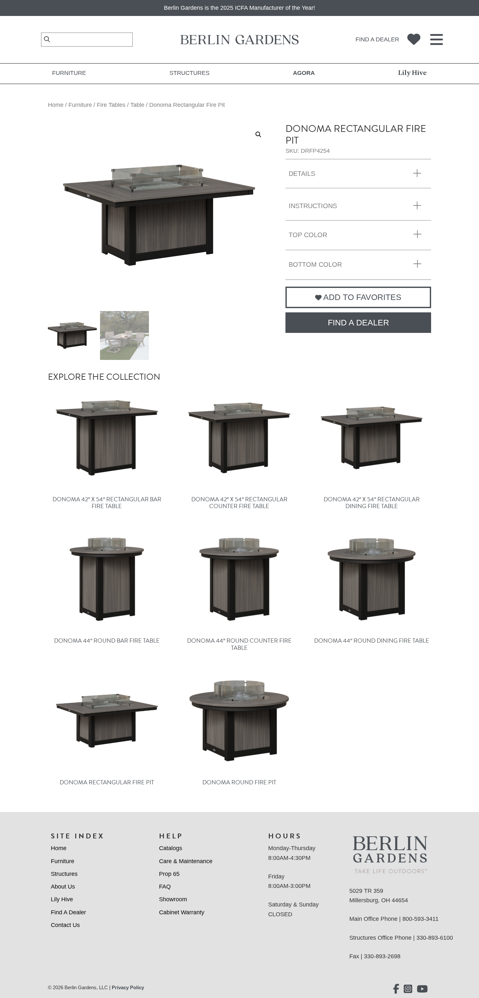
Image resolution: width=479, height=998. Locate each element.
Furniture (69, 73)
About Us (63, 886)
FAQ (165, 886)
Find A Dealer (68, 912)
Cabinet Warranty (181, 912)
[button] (258, 134)
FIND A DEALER (358, 322)
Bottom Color (315, 264)
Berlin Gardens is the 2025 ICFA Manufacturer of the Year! (239, 8)
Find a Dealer (377, 39)
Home (56, 105)
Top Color (308, 234)
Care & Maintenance (185, 861)
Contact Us (65, 925)
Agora (304, 73)
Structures (189, 73)
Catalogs (170, 848)
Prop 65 (169, 874)
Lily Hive (412, 73)
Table (137, 105)
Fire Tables (111, 105)
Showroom (173, 899)
